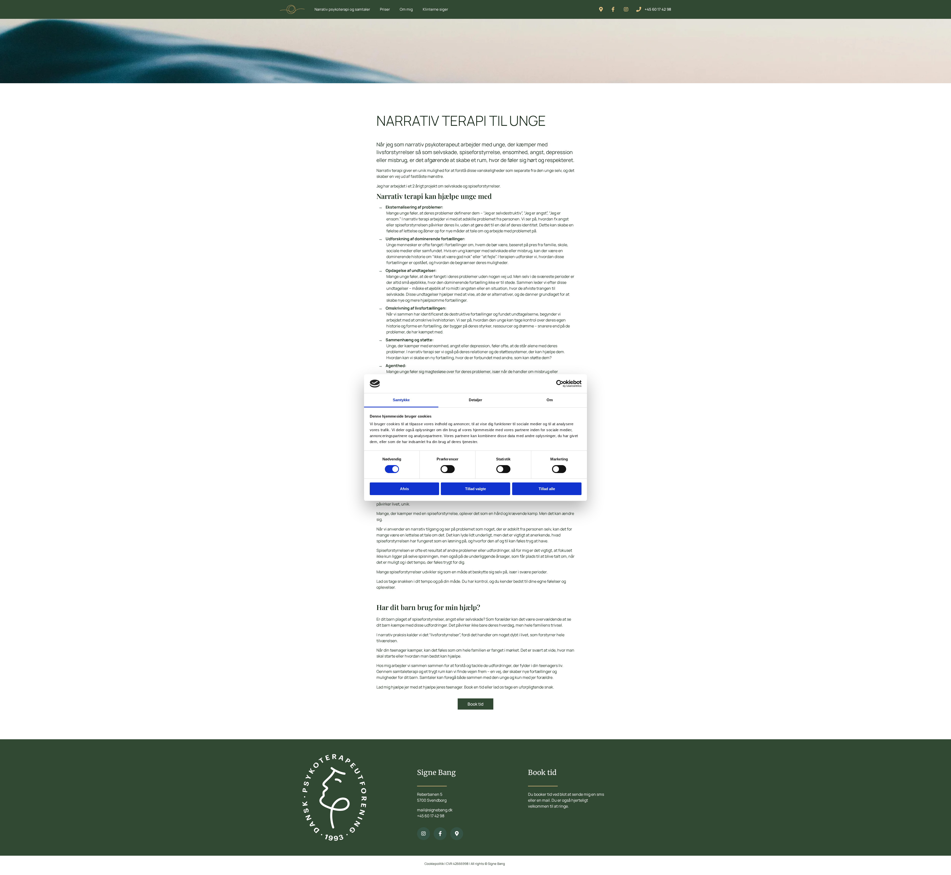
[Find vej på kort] (603, 9)
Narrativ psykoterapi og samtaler (342, 9)
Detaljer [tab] (475, 400)
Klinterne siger (435, 9)
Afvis (404, 489)
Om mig (406, 9)
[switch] (448, 469)
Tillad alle (547, 489)
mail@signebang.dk (434, 810)
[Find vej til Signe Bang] (456, 833)
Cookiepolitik (434, 863)
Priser (385, 9)
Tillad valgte (475, 489)
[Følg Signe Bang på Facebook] (615, 9)
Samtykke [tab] (401, 400)
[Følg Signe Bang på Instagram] (628, 9)
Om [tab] (550, 400)
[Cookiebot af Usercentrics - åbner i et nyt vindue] (559, 383)
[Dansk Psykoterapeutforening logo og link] (334, 797)
